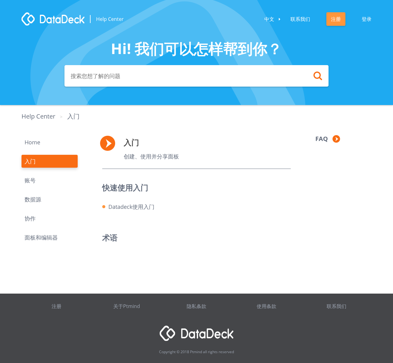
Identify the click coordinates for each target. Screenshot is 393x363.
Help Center (38, 116)
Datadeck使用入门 (131, 206)
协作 (30, 218)
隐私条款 (196, 306)
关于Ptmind (126, 306)
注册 (336, 19)
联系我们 (300, 19)
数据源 (33, 199)
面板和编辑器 (41, 237)
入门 (73, 116)
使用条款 (266, 306)
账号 (30, 180)
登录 (367, 19)
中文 (269, 19)
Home (32, 142)
